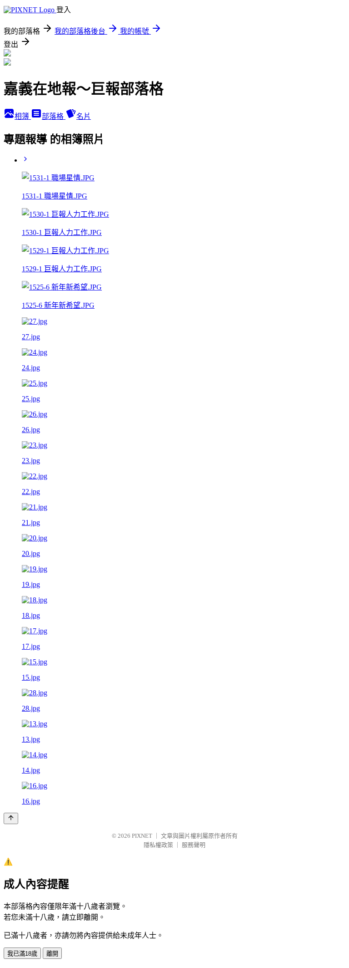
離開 (52, 953)
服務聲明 (193, 844)
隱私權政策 (158, 844)
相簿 (23, 116)
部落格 (53, 116)
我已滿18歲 (22, 953)
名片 (83, 116)
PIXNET (142, 835)
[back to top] (11, 818)
